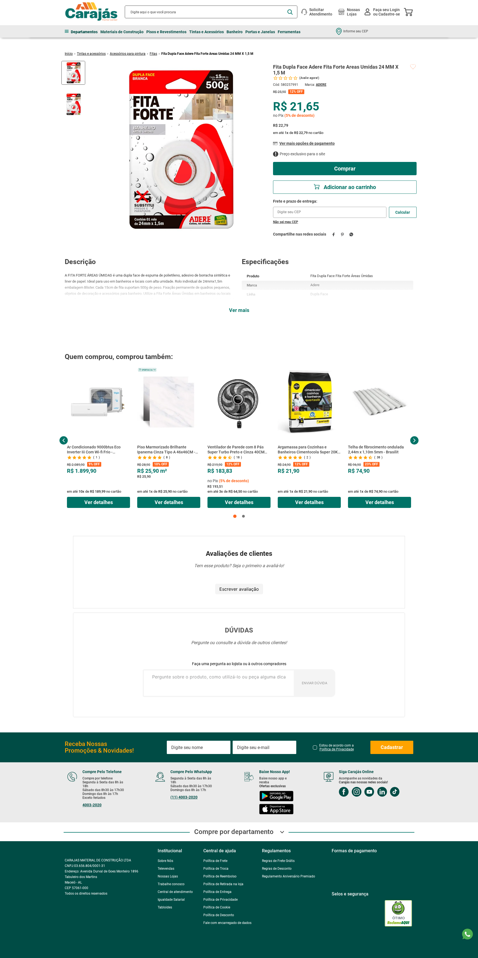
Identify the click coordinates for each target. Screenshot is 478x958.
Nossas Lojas (353, 11)
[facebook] (333, 234)
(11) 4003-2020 (185, 797)
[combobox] (211, 12)
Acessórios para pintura (128, 54)
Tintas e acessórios (91, 54)
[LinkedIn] (387, 792)
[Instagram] (362, 792)
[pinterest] (342, 234)
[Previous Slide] (63, 440)
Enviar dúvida (314, 683)
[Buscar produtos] (290, 12)
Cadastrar (392, 747)
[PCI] (340, 912)
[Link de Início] (69, 54)
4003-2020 (92, 805)
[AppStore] (280, 810)
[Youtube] (375, 792)
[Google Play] (280, 797)
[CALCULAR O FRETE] (403, 212)
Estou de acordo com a (336, 747)
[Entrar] (383, 12)
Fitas (153, 54)
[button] (235, 516)
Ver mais (239, 310)
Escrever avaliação (239, 589)
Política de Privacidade (336, 749)
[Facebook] (349, 792)
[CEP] (329, 208)
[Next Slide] (414, 440)
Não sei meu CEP (285, 222)
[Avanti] (377, 951)
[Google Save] (345, 951)
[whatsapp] (351, 234)
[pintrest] (349, 806)
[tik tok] (400, 792)
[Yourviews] (365, 912)
